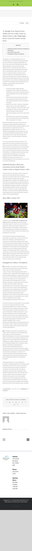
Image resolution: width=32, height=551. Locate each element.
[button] (4, 439)
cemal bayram (7, 389)
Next (27, 23)
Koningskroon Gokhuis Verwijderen (15, 54)
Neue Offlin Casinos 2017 (13, 52)
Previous (22, 23)
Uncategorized (23, 389)
